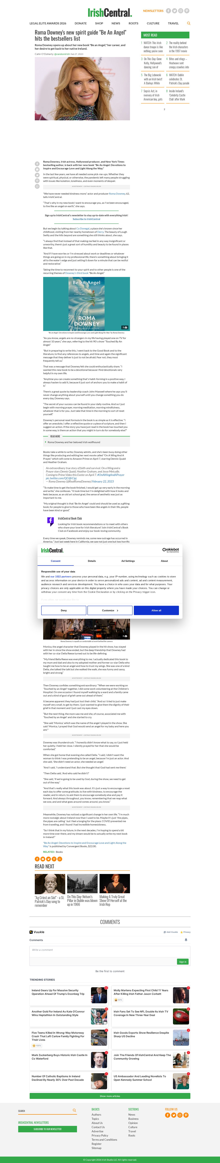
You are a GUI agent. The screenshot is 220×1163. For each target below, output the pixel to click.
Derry (100, 231)
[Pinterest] (186, 10)
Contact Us (98, 1127)
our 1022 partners (61, 576)
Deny (64, 610)
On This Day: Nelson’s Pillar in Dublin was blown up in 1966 (82, 900)
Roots (131, 1135)
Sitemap (96, 1148)
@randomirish (62, 53)
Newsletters (153, 11)
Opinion (133, 1123)
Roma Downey (117, 193)
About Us (97, 1123)
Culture (132, 1127)
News (131, 1114)
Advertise (97, 1131)
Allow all (156, 610)
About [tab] (164, 561)
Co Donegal (82, 228)
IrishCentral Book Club (70, 518)
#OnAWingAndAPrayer (110, 475)
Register (97, 1143)
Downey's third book (76, 272)
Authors (96, 1114)
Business (133, 1118)
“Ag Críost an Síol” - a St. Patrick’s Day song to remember (49, 901)
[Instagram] (180, 10)
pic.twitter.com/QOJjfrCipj (61, 478)
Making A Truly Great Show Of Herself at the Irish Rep (113, 900)
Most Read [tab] (150, 35)
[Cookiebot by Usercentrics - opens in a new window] (165, 550)
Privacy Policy (100, 1135)
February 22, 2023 (103, 481)
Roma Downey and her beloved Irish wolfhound (74, 442)
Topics (95, 1118)
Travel (132, 1131)
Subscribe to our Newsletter (47, 1129)
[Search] (188, 24)
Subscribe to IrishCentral (86, 219)
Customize (108, 610)
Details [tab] (92, 561)
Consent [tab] (56, 561)
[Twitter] (174, 10)
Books (59, 851)
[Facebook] (168, 10)
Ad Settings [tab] (128, 561)
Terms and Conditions (104, 1139)
